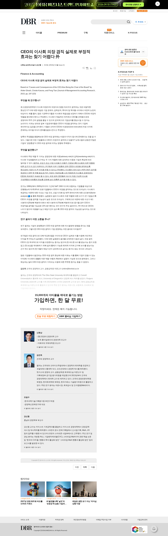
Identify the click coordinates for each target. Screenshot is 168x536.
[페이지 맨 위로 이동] (154, 529)
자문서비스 (109, 33)
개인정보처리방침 (79, 520)
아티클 (39, 33)
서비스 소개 (25, 520)
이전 (77, 467)
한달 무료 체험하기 (46, 316)
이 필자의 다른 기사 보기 (45, 347)
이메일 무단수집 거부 (103, 520)
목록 (85, 467)
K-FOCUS (132, 33)
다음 (93, 467)
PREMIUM (62, 33)
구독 (86, 33)
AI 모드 (140, 22)
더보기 (83, 68)
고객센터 (131, 11)
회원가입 (123, 11)
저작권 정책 (59, 520)
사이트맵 (124, 520)
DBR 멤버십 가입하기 (69, 316)
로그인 (115, 11)
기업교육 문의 (142, 11)
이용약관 (42, 520)
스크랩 (95, 68)
